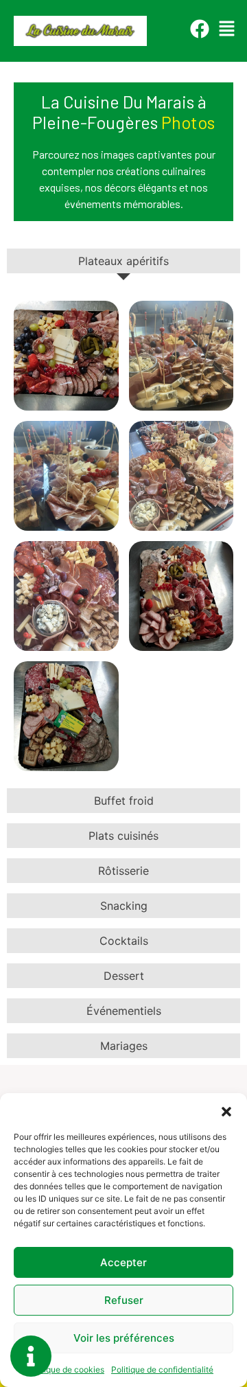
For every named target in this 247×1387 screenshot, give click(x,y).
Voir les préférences (123, 1337)
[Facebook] (199, 28)
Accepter (123, 1262)
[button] (226, 1110)
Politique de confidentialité (162, 1369)
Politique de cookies (65, 1369)
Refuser (123, 1300)
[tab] (123, 261)
